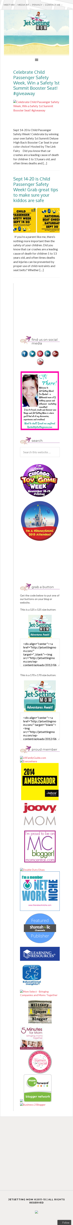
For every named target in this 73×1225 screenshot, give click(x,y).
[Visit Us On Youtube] (40, 364)
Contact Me (52, 4)
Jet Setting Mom (36, 21)
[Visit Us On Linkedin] (47, 356)
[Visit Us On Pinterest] (40, 356)
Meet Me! (9, 4)
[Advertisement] (46, 306)
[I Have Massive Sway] (22, 1101)
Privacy (37, 4)
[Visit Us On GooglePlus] (55, 356)
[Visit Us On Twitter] (32, 356)
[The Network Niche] (40, 909)
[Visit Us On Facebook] (24, 356)
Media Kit (23, 4)
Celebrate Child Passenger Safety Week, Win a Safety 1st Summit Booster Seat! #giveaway (36, 82)
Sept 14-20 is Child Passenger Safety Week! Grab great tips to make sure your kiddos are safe (35, 189)
